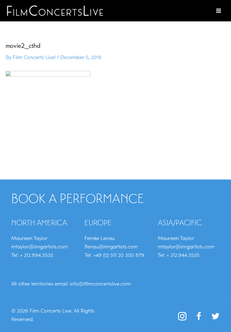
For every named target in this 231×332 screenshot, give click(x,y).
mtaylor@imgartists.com (39, 246)
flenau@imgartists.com (111, 246)
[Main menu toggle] (218, 10)
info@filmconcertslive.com (100, 283)
